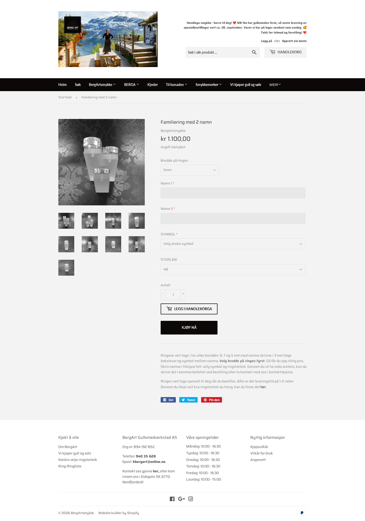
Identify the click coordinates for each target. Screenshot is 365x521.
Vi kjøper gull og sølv (245, 84)
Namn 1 (166, 183)
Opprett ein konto (294, 40)
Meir (273, 84)
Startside (65, 97)
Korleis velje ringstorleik (77, 459)
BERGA (130, 84)
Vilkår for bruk (261, 453)
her (263, 387)
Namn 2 (167, 208)
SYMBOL (168, 234)
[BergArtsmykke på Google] (181, 499)
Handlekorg (289, 52)
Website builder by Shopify (118, 513)
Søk (78, 84)
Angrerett (258, 459)
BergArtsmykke (101, 84)
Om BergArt (67, 446)
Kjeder (152, 84)
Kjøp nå (189, 327)
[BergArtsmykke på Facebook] (172, 499)
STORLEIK (169, 259)
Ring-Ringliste (69, 466)
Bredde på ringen (174, 160)
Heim (62, 84)
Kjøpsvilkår (259, 446)
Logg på (266, 40)
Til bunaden (175, 84)
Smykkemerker (207, 84)
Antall (165, 285)
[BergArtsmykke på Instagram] (190, 499)
